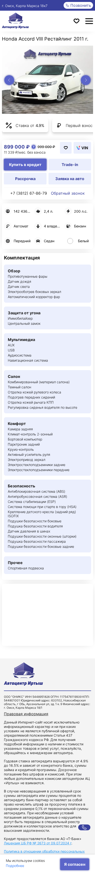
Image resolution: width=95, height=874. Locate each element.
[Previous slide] (9, 80)
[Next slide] (86, 80)
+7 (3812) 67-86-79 (28, 193)
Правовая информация (26, 713)
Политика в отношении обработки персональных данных (44, 853)
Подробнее (15, 866)
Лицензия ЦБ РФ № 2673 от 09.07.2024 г (37, 843)
